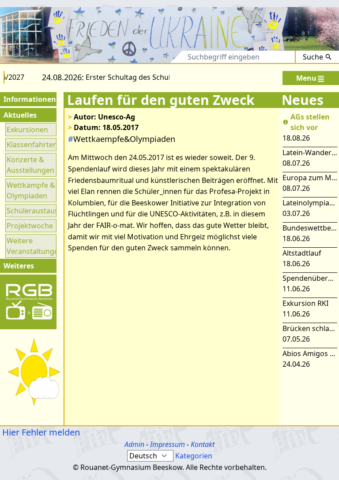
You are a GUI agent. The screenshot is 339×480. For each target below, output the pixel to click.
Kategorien (193, 456)
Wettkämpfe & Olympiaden (31, 190)
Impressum (167, 444)
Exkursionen (27, 129)
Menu (306, 78)
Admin (134, 444)
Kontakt (203, 444)
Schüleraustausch (31, 211)
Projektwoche (30, 226)
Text (167, 57)
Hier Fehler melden (40, 432)
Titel (139, 57)
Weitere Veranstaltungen (31, 246)
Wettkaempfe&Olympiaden (121, 139)
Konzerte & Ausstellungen (30, 165)
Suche (313, 57)
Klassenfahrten (31, 144)
